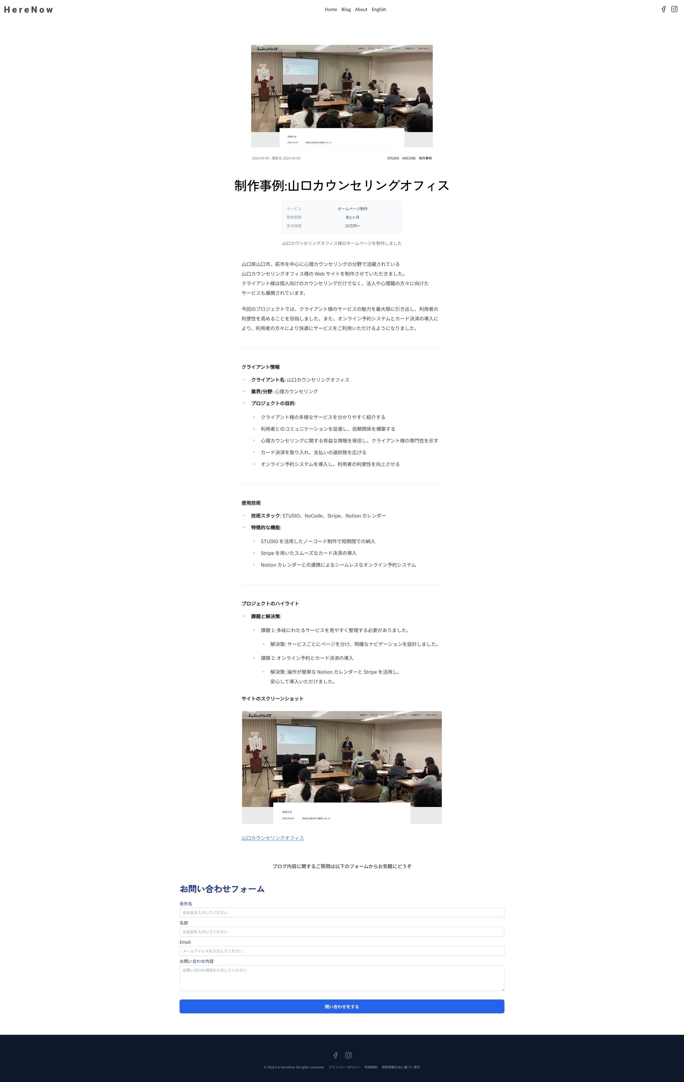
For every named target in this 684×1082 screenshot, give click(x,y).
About (361, 9)
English (379, 9)
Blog (346, 9)
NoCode (409, 158)
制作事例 (425, 158)
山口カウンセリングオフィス (273, 837)
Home (331, 9)
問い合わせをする (342, 1006)
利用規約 (371, 1067)
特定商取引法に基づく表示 (401, 1067)
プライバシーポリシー (344, 1067)
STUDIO (393, 158)
